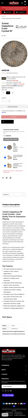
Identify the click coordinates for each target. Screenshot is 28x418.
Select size (4, 90)
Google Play (22, 12)
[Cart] (25, 4)
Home (3, 16)
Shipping (4, 73)
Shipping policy (19, 413)
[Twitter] (6, 178)
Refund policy (9, 412)
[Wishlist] (25, 1)
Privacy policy (18, 412)
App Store (8, 12)
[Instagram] (8, 390)
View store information (13, 106)
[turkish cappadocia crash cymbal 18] (14, 54)
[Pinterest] (10, 178)
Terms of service (9, 413)
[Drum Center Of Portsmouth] (14, 3)
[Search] (22, 3)
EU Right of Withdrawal (19, 415)
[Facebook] (3, 178)
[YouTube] (10, 390)
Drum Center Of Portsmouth (16, 409)
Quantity (4, 98)
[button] (2, 3)
